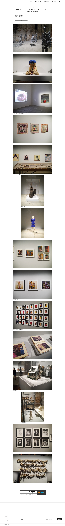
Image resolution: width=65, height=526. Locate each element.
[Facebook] (8, 520)
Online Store (46, 1)
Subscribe (59, 519)
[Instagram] (6, 520)
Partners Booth (38, 1)
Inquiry (34, 517)
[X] (4, 520)
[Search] (62, 1)
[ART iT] (5, 517)
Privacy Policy (22, 517)
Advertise (21, 519)
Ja (59, 1)
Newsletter (54, 1)
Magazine (30, 1)
